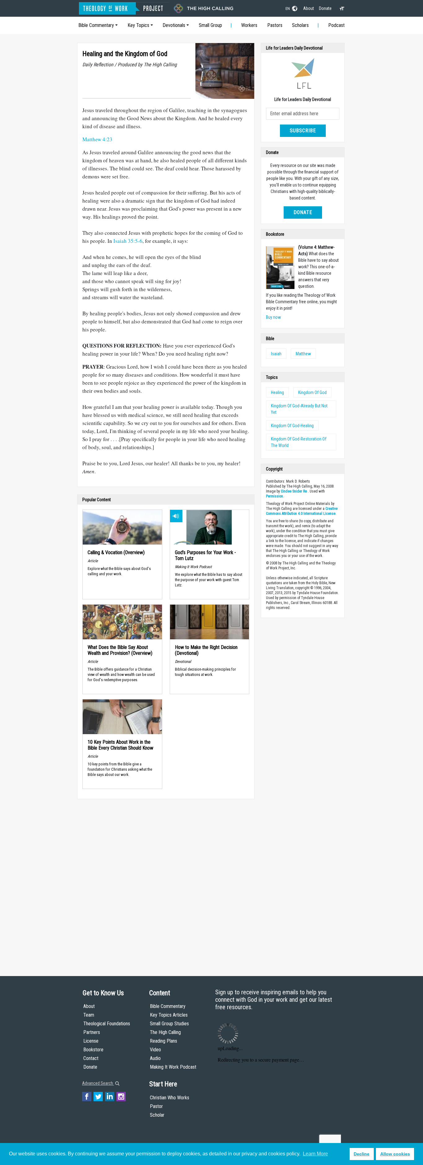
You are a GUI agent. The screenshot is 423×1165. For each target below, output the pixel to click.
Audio (155, 1058)
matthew (303, 353)
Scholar (157, 1115)
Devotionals (174, 25)
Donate (325, 8)
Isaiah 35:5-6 (127, 240)
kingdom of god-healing (292, 425)
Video (155, 1050)
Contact (90, 1058)
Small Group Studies (169, 1024)
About (308, 8)
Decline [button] (361, 1153)
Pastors (274, 25)
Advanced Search (98, 1083)
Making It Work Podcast (173, 1067)
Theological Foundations (106, 1024)
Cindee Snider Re (294, 491)
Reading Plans (163, 1041)
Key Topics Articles (169, 1015)
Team (88, 1015)
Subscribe (303, 131)
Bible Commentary (96, 25)
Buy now (273, 317)
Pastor (156, 1106)
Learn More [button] (315, 1153)
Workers (249, 25)
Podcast (336, 25)
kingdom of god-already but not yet (299, 409)
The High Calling (165, 1032)
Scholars (300, 25)
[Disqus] (166, 881)
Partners (91, 1032)
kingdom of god (312, 392)
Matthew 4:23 (97, 139)
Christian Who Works (169, 1098)
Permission (274, 496)
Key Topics (138, 25)
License (90, 1041)
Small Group (210, 25)
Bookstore (93, 1050)
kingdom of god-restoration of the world (298, 442)
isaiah (276, 353)
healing (277, 392)
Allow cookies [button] (395, 1153)
